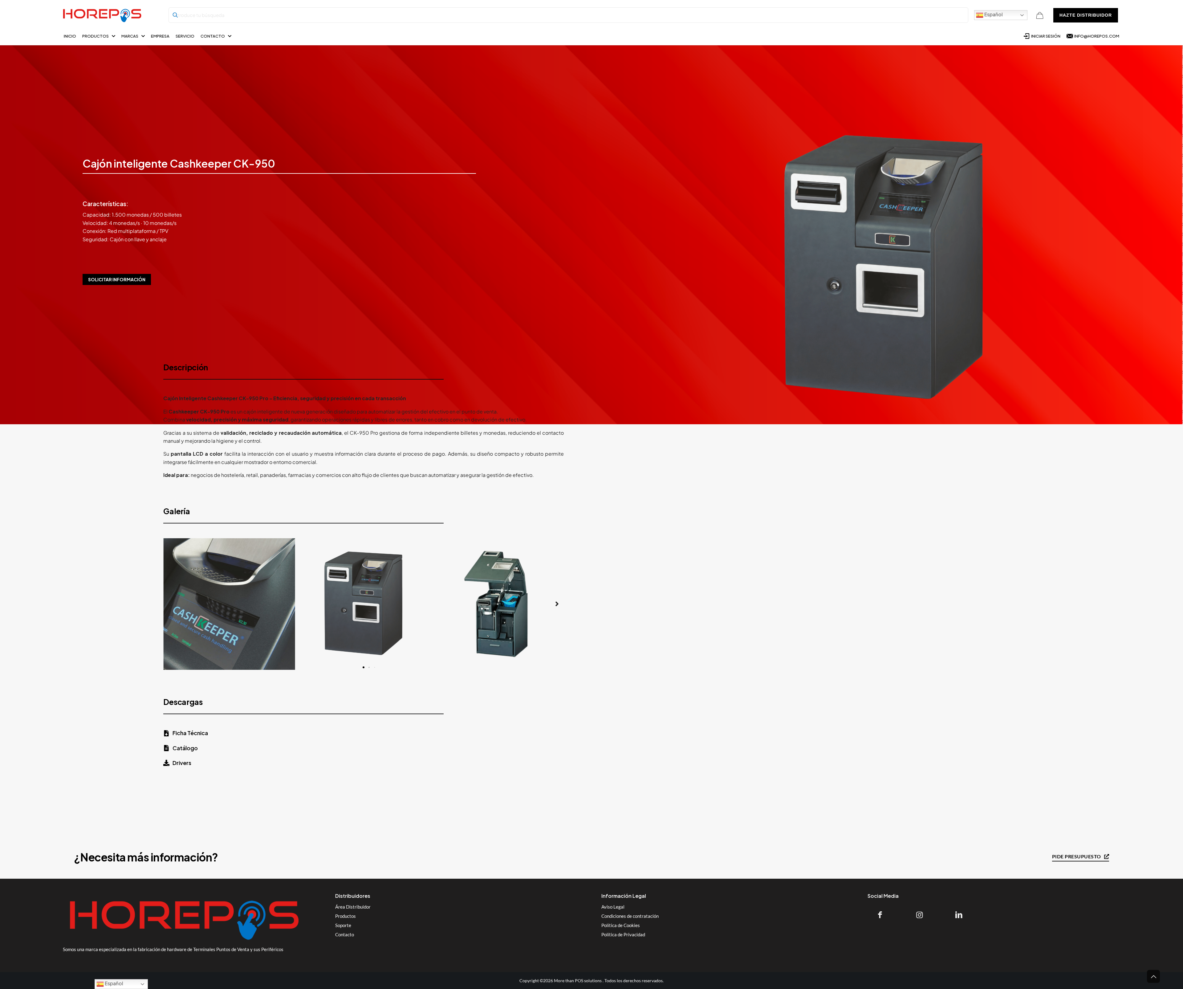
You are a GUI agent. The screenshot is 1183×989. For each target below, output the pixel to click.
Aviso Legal (612, 907)
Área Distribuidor (353, 907)
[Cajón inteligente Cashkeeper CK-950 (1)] (363, 604)
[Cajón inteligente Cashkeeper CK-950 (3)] (229, 604)
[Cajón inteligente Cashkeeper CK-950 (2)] (498, 604)
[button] (170, 604)
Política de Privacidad (623, 934)
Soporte (343, 925)
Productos (345, 916)
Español (993, 14)
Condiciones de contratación (630, 916)
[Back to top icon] (1153, 976)
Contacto (344, 934)
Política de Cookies (620, 925)
